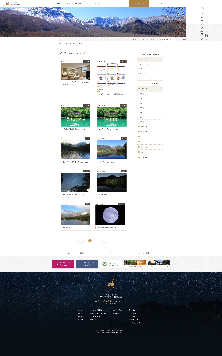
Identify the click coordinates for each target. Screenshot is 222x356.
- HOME (79, 310)
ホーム (61, 43)
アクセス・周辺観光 (94, 3)
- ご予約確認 (132, 313)
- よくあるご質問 (94, 316)
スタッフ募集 (182, 39)
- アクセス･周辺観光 (95, 310)
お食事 (67, 3)
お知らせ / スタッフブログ (141, 39)
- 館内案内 (80, 319)
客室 (58, 3)
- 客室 (78, 313)
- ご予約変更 (132, 316)
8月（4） (143, 94)
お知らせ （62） (144, 68)
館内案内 (78, 3)
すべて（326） (143, 59)
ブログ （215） (144, 73)
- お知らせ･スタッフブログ (97, 313)
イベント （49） (144, 64)
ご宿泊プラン (138, 3)
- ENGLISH (116, 313)
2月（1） (143, 117)
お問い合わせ (170, 39)
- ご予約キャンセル (134, 319)
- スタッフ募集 (117, 310)
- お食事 (79, 316)
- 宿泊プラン (132, 310)
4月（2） (143, 112)
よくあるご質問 (158, 39)
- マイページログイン (134, 323)
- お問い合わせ (94, 319)
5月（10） (143, 108)
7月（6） (143, 98)
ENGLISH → (158, 3)
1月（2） (143, 122)
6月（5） (143, 103)
